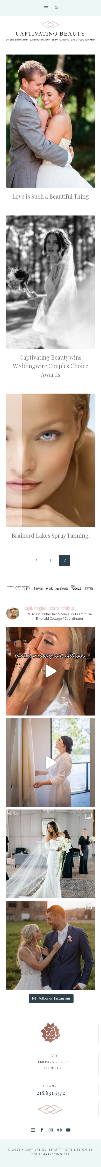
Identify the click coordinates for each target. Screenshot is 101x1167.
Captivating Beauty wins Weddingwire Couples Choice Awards (50, 365)
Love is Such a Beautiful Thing (50, 196)
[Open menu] (46, 8)
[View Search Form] (56, 8)
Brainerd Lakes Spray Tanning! (50, 535)
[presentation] (50, 121)
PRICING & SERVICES (53, 1062)
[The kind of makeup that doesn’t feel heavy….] (50, 671)
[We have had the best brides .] (50, 762)
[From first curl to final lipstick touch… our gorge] (50, 945)
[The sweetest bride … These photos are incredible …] (50, 854)
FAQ (54, 1055)
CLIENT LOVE (53, 1067)
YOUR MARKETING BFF (51, 1154)
